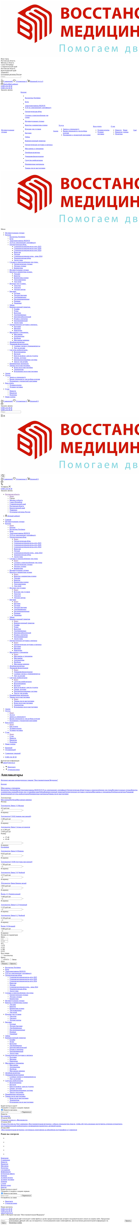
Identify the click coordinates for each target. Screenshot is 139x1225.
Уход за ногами (19, 348)
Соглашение (5, 1170)
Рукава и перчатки (21, 319)
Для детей (17, 282)
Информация (6, 1172)
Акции (7, 373)
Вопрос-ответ (6, 1185)
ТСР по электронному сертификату (23, 243)
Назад (12, 496)
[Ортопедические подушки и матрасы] (39, 143)
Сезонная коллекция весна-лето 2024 (27, 250)
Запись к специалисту (18, 377)
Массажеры (18, 334)
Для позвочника (20, 280)
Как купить (9, 383)
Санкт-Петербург (16, 502)
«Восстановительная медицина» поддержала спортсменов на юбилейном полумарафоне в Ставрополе (39, 1130)
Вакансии (13, 393)
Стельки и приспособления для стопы (24, 262)
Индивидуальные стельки (14, 233)
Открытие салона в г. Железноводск (14, 1120)
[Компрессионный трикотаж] (39, 139)
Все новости (5, 1116)
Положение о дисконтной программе (23, 381)
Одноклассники (14, 770)
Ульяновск (13, 510)
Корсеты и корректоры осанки (21, 272)
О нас (7, 389)
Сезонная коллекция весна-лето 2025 (27, 246)
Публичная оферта (8, 1174)
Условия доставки (16, 387)
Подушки (17, 326)
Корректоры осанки (21, 278)
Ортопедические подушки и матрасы (24, 324)
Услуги (7, 375)
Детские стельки (20, 266)
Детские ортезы (20, 289)
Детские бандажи (20, 295)
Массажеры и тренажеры (19, 332)
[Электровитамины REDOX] (39, 104)
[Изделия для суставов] (39, 127)
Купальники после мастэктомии (26, 371)
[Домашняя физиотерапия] (39, 154)
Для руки (17, 285)
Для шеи (17, 274)
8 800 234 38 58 (6, 86)
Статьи (3, 1183)
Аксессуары (18, 260)
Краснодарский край (17, 508)
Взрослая (17, 252)
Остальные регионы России (20, 512)
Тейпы (12, 305)
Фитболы (17, 338)
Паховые (17, 301)
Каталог (8, 235)
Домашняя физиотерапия (19, 344)
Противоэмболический (22, 317)
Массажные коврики (21, 340)
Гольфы (17, 309)
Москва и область (16, 500)
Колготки (17, 313)
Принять (128, 1221)
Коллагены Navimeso (17, 237)
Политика (13, 395)
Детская (17, 254)
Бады (11, 239)
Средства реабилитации (19, 350)
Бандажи (13, 291)
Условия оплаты (16, 385)
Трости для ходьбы (21, 362)
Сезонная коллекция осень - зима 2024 (28, 256)
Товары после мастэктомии (20, 365)
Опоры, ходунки (20, 358)
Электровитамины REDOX (20, 241)
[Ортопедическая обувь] (39, 110)
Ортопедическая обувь (18, 244)
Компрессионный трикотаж (20, 307)
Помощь (4, 1176)
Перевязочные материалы (19, 363)
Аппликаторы (19, 336)
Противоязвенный (21, 321)
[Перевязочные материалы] (39, 162)
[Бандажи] (39, 131)
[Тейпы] (39, 135)
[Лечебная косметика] (39, 151)
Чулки (16, 311)
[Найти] (2, 79)
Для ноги (17, 287)
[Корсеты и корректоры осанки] (39, 123)
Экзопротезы (19, 369)
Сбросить (13, 963)
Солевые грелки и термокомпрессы (27, 346)
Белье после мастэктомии (23, 367)
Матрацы (17, 328)
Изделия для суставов (18, 283)
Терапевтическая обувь (22, 258)
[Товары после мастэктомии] (39, 166)
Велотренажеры (20, 352)
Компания (4, 1158)
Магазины (4, 1166)
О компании (5, 1160)
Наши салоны (10, 397)
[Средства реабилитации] (39, 158)
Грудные (17, 293)
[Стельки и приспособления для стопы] (39, 113)
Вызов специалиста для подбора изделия (25, 379)
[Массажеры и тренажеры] (39, 147)
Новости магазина (10, 1110)
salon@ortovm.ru (9, 763)
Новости (13, 391)
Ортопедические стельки (23, 264)
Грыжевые (18, 303)
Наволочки (18, 330)
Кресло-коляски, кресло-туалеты (26, 356)
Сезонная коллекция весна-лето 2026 (27, 248)
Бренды (4, 1187)
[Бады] (39, 100)
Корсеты (17, 276)
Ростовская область (17, 506)
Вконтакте (12, 767)
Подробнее (5, 847)
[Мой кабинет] (2, 404)
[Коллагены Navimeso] (39, 96)
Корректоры (18, 268)
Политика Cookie (15, 1223)
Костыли (17, 354)
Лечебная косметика (17, 342)
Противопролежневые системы (25, 360)
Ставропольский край (18, 504)
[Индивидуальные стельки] (39, 119)
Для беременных (20, 297)
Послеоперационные (21, 299)
